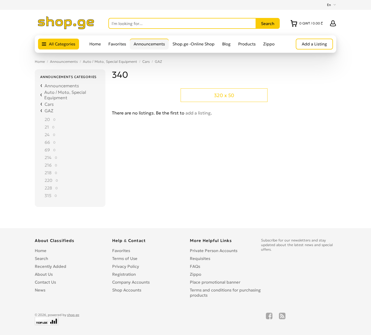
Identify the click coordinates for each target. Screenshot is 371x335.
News (40, 290)
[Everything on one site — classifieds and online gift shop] (66, 27)
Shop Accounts (126, 290)
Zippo (269, 43)
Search (41, 258)
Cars (146, 61)
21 (47, 127)
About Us (44, 274)
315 (48, 195)
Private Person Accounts (213, 250)
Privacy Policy (125, 266)
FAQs (195, 266)
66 (47, 142)
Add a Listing (314, 43)
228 (48, 188)
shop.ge (73, 315)
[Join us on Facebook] (269, 319)
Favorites (117, 43)
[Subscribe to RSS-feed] (282, 319)
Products (247, 43)
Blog (226, 43)
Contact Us (45, 282)
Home (95, 43)
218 (48, 172)
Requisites (200, 258)
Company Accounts (131, 282)
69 (47, 150)
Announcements (149, 43)
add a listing (198, 113)
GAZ (158, 61)
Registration (124, 274)
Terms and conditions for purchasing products (225, 292)
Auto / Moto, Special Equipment (110, 61)
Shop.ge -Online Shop (193, 43)
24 (47, 134)
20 (47, 119)
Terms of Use (124, 258)
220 (48, 180)
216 (48, 165)
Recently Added (50, 266)
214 (48, 157)
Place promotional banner (215, 282)
